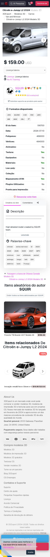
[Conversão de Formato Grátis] (28, 119)
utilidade (26, 255)
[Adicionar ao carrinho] (37, 330)
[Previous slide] (6, 40)
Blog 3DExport (10, 473)
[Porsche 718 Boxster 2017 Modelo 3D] (25, 317)
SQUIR (19, 88)
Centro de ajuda (10, 491)
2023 (38, 247)
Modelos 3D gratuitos (13, 457)
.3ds (9, 115)
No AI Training (13, 79)
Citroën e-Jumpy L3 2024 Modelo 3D (26, 279)
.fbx (31, 115)
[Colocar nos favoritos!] (42, 330)
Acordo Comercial (11, 503)
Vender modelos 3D (12, 465)
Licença (7, 499)
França (26, 264)
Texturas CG (9, 461)
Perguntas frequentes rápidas (16, 495)
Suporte (7, 487)
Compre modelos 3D (15, 445)
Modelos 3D (9, 449)
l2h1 (32, 259)
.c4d (25, 115)
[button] (42, 319)
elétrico (10, 264)
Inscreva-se (42, 3)
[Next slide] (43, 40)
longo (19, 259)
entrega (10, 259)
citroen (10, 247)
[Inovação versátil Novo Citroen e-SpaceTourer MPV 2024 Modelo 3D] (25, 369)
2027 (31, 251)
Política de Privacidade (14, 507)
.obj (22, 119)
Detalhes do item (12, 203)
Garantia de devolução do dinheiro (18, 515)
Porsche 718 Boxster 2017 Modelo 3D (19, 335)
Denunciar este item (27, 197)
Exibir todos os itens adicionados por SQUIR (25, 295)
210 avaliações (32, 95)
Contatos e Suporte (15, 482)
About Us (9, 396)
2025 (16, 251)
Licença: (11, 76)
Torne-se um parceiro (13, 469)
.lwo (39, 115)
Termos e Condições (12, 511)
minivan (10, 255)
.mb (8, 119)
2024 (9, 251)
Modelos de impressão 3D (15, 453)
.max (15, 119)
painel (36, 255)
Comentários (28, 203)
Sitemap (43, 533)
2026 (24, 251)
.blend (17, 115)
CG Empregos (10, 477)
